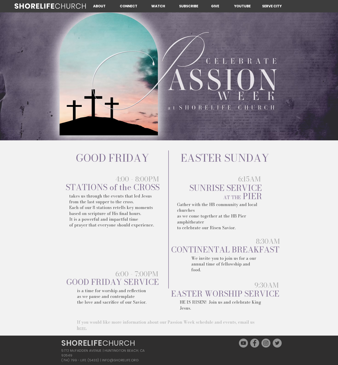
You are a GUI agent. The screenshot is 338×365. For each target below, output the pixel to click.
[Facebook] (254, 343)
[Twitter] (277, 343)
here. (82, 328)
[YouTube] (243, 343)
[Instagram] (265, 343)
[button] (103, 6)
